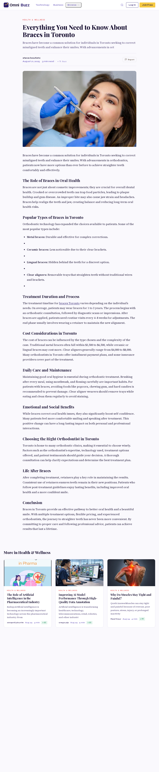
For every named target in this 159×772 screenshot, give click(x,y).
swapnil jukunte (15, 622)
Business (58, 5)
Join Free (147, 5)
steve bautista (31, 58)
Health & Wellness (34, 20)
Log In (132, 5)
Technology (42, 5)
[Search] (122, 5)
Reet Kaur (116, 619)
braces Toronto (69, 303)
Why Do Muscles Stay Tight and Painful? (131, 596)
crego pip (64, 622)
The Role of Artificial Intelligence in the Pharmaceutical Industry (23, 598)
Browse (72, 5)
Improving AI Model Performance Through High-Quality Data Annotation (78, 598)
